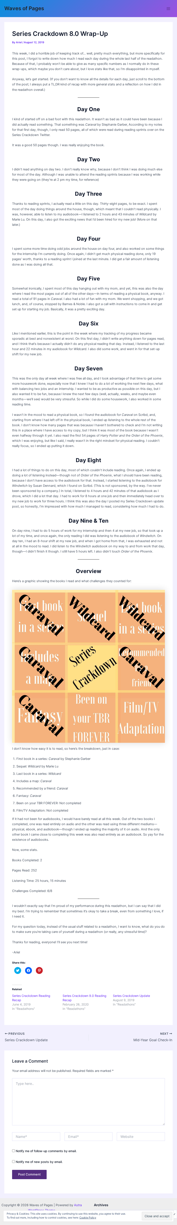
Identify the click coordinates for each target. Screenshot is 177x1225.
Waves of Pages (24, 8)
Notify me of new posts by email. (39, 1162)
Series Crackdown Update (131, 996)
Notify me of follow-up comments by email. (46, 1151)
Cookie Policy (87, 1217)
